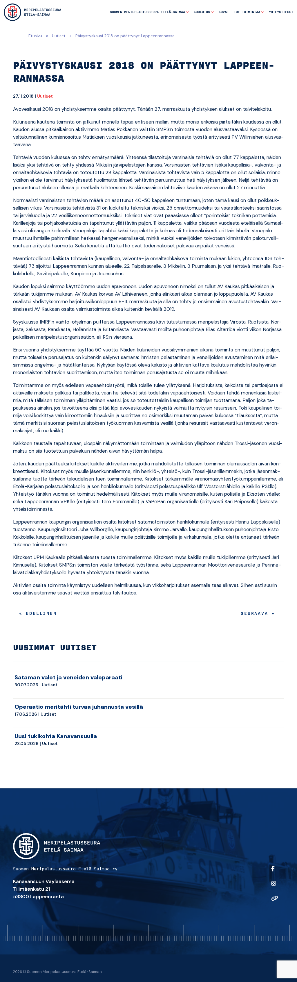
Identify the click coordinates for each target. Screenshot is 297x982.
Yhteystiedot (281, 12)
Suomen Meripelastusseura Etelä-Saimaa (147, 12)
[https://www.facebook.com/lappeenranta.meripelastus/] (276, 872)
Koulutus (202, 12)
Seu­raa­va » (258, 614)
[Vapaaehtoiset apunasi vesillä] (32, 12)
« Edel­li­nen (38, 614)
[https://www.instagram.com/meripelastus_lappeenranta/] (276, 887)
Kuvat (224, 12)
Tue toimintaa (247, 12)
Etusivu (35, 35)
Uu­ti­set (45, 96)
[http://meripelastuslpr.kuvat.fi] (276, 902)
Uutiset (59, 35)
